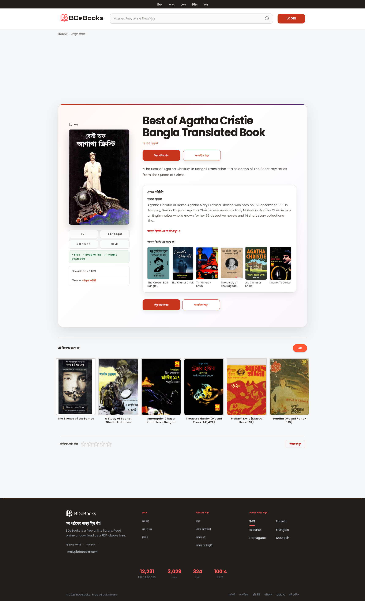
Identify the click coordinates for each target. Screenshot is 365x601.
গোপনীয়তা (243, 595)
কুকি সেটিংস (294, 595)
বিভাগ (159, 5)
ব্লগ (206, 5)
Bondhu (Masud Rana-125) (289, 420)
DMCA (280, 595)
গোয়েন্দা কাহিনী (78, 34)
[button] (73, 124)
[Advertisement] (182, 70)
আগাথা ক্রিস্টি (150, 143)
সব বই (171, 5)
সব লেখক (147, 529)
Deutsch (282, 537)
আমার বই (201, 537)
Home (62, 34)
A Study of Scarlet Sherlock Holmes (118, 420)
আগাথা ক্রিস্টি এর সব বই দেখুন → (164, 231)
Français (282, 529)
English (281, 521)
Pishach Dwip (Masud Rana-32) (246, 420)
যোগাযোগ (90, 545)
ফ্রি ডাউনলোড (161, 155)
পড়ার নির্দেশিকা (203, 529)
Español (255, 529)
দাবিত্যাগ (268, 595)
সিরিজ (194, 5)
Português (257, 537)
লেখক (183, 5)
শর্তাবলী (232, 595)
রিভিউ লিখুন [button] (295, 444)
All (300, 348)
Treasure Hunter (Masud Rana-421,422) (204, 420)
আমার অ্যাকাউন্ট (204, 545)
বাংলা (252, 521)
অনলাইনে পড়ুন (202, 155)
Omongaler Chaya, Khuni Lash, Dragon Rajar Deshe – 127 (161, 420)
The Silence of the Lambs (75, 419)
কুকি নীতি (256, 595)
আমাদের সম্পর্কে (73, 545)
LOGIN (291, 18)
